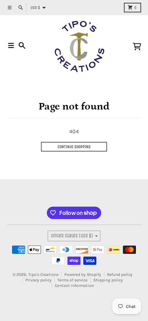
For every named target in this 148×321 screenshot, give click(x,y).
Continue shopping (74, 146)
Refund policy (120, 274)
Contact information (74, 285)
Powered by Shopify (82, 274)
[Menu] (11, 45)
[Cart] (137, 46)
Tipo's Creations (43, 274)
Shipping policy (108, 280)
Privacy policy (38, 280)
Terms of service (72, 280)
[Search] (22, 45)
